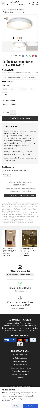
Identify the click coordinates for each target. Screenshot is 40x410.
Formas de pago (20, 361)
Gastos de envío (20, 365)
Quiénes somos (21, 358)
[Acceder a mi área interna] (33, 3)
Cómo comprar (21, 355)
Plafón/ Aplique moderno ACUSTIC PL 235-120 (28, 250)
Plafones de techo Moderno (24, 216)
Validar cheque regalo (21, 374)
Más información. (7, 401)
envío (13, 72)
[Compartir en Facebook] (23, 55)
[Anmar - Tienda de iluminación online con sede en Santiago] (14, 3)
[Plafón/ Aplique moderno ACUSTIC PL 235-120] (29, 238)
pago (18, 72)
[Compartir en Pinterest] (33, 55)
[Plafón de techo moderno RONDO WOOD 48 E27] (10, 238)
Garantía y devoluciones (21, 368)
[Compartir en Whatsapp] (30, 55)
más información (20, 291)
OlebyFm (8, 217)
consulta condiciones (20, 308)
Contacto (21, 378)
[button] (18, 40)
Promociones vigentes (21, 371)
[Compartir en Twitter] (26, 55)
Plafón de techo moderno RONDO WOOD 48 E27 (9, 250)
